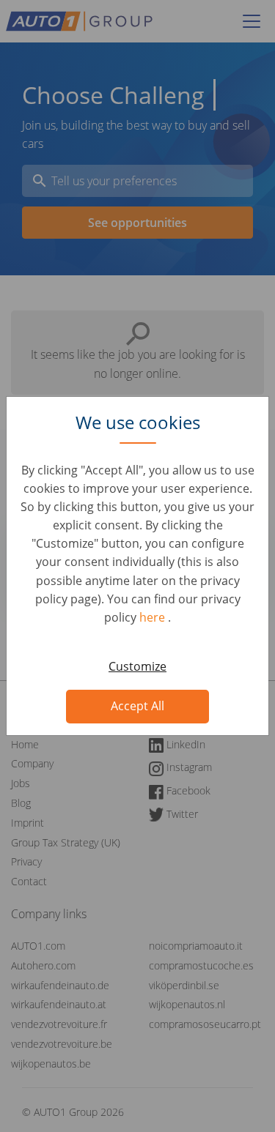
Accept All (137, 706)
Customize (137, 666)
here (153, 617)
